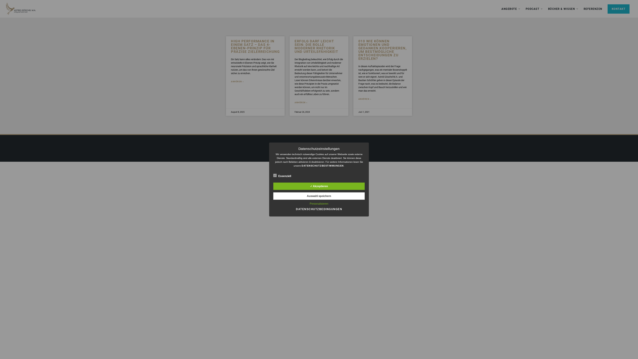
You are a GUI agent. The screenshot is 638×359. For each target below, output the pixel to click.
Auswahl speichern (319, 196)
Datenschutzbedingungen (319, 209)
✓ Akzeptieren (319, 186)
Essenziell (284, 176)
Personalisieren (319, 203)
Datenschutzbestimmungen (323, 165)
